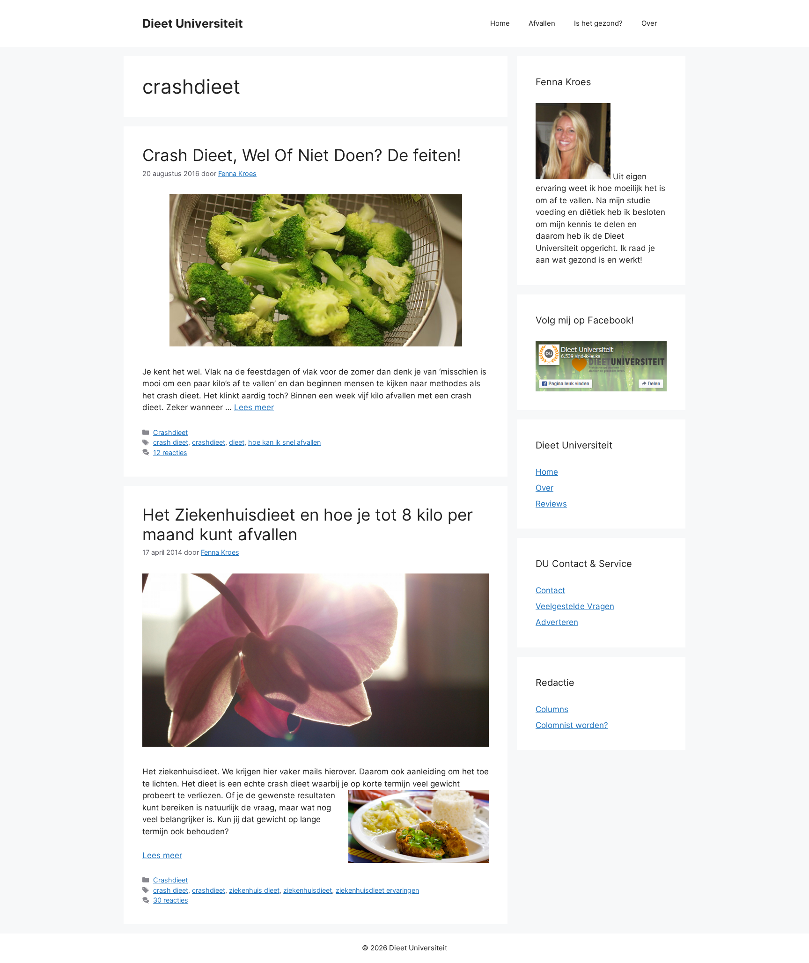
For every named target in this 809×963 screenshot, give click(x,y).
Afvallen (542, 23)
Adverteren (557, 622)
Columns (552, 709)
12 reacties (170, 452)
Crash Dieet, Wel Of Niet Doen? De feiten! (301, 155)
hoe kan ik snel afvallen (284, 442)
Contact (550, 590)
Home (500, 23)
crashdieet (208, 442)
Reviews (551, 503)
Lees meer (254, 407)
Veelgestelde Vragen (575, 606)
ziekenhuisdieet (307, 890)
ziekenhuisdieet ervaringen (377, 890)
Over (649, 23)
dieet (236, 442)
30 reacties (170, 900)
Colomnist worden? (572, 725)
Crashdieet (170, 432)
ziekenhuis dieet (254, 890)
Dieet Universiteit (192, 23)
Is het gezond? (598, 23)
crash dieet (170, 442)
